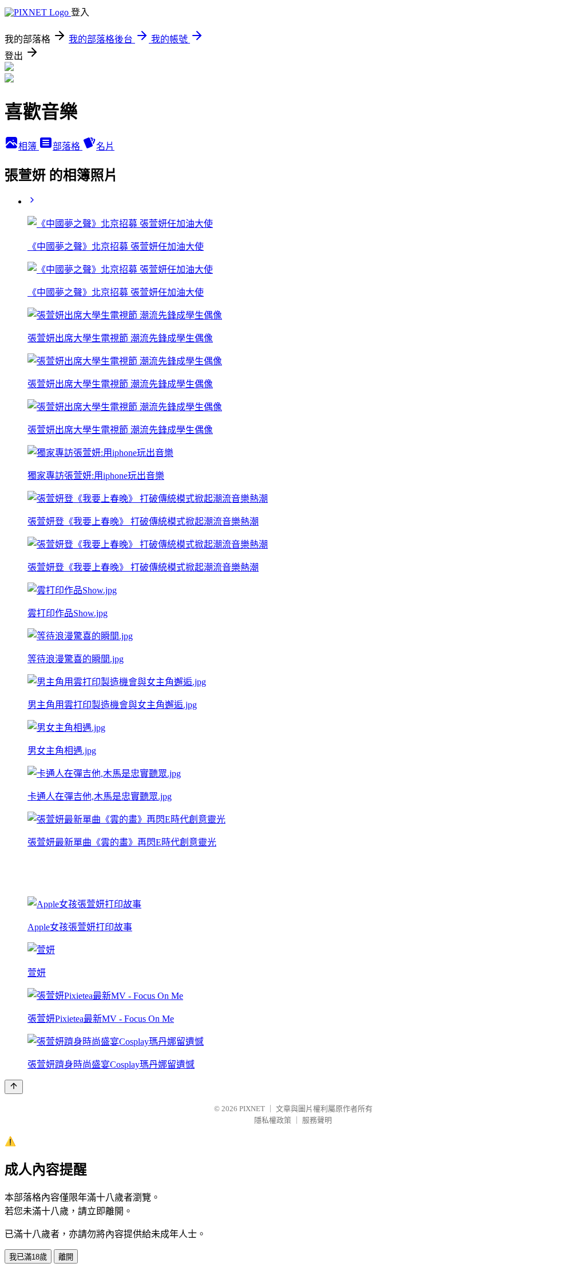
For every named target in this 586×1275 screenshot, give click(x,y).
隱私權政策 (272, 1120)
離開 (65, 1257)
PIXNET (252, 1108)
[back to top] (14, 1087)
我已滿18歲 (28, 1257)
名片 (105, 146)
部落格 (67, 146)
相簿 (28, 146)
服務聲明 (317, 1120)
